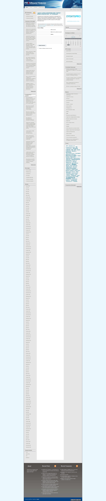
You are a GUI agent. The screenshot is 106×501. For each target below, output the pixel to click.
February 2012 (28, 353)
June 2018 (27, 217)
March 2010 (28, 395)
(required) (53, 29)
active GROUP (68, 50)
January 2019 (28, 213)
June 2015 (27, 279)
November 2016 (28, 248)
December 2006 (28, 445)
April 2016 (27, 261)
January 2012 (28, 355)
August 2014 (28, 298)
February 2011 (28, 375)
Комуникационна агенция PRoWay (71, 53)
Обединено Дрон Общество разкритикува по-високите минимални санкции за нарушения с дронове (30, 72)
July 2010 (27, 388)
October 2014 (28, 294)
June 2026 (27, 189)
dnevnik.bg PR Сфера (69, 100)
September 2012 (28, 340)
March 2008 (28, 419)
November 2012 (28, 336)
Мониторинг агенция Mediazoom (71, 115)
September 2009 (28, 406)
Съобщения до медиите (29, 18)
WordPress (27, 457)
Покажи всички (33, 91)
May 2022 (27, 202)
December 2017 (28, 226)
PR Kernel (67, 98)
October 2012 (28, 338)
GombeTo (67, 124)
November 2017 (28, 228)
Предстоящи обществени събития (73, 171)
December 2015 (28, 268)
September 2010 (28, 384)
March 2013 (28, 329)
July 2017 (27, 233)
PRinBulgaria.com (69, 107)
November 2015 (28, 270)
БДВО (67, 113)
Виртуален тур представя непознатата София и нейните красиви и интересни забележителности (30, 113)
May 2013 (27, 325)
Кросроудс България (69, 56)
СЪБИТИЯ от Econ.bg (69, 96)
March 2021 (28, 204)
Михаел (62, 478)
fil (61, 474)
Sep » (80, 35)
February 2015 (28, 287)
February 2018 (28, 222)
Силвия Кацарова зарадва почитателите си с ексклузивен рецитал (30, 131)
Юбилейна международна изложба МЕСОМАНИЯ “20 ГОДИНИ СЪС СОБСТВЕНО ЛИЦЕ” (73, 70)
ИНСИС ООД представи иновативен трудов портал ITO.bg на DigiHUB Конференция (30, 137)
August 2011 (28, 364)
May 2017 (27, 237)
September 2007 (28, 428)
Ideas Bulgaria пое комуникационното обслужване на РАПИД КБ (30, 118)
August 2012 (28, 342)
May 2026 (27, 191)
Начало (27, 7)
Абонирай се (28, 14)
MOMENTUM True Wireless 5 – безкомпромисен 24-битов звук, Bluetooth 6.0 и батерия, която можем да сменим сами (30, 25)
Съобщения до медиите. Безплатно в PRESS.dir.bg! (72, 94)
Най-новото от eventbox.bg (70, 135)
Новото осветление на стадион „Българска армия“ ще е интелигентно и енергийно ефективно (31, 53)
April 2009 (27, 412)
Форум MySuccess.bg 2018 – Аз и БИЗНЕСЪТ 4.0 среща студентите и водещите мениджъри (30, 161)
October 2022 (28, 200)
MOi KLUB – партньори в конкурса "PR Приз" (73, 86)
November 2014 (28, 292)
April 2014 (27, 305)
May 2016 (27, 259)
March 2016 (28, 263)
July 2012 (27, 344)
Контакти (35, 7)
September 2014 (28, 296)
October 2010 (28, 382)
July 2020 (27, 206)
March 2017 (28, 241)
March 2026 (28, 195)
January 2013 (28, 333)
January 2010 (28, 399)
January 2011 (28, 377)
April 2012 (27, 349)
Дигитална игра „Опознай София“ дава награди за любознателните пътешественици (30, 107)
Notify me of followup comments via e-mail (45, 48)
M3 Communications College (70, 109)
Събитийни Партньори (29, 177)
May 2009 (27, 410)
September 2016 (28, 252)
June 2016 (27, 257)
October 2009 (28, 404)
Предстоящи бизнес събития (72, 169)
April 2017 (27, 239)
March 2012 (28, 351)
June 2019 (27, 211)
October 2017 (28, 230)
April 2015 (27, 283)
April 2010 (27, 393)
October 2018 (28, 215)
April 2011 (27, 371)
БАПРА (67, 111)
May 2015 (27, 281)
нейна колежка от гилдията (65, 469)
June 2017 (27, 235)
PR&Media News (28, 171)
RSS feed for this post (42, 26)
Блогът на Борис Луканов (70, 122)
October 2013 (28, 316)
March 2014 (28, 307)
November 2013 (28, 314)
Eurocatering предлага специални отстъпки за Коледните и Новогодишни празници (73, 74)
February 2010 (28, 397)
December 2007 (28, 423)
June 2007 (27, 434)
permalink (52, 25)
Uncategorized (28, 173)
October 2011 (28, 360)
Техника (75, 181)
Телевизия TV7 (69, 181)
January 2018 (28, 224)
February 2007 (28, 441)
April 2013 (27, 327)
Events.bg (67, 102)
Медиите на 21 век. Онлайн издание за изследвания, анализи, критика (72, 140)
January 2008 (28, 421)
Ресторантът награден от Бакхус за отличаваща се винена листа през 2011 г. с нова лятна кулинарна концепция (73, 78)
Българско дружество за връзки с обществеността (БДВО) (73, 154)
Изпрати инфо (41, 7)
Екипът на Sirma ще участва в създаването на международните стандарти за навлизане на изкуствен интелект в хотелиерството (30, 78)
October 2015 (28, 272)
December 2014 (28, 290)
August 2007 (28, 430)
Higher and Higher (69, 133)
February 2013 (28, 331)
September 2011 (28, 362)
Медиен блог (68, 120)
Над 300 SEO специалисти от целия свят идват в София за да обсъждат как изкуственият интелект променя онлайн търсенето (30, 38)
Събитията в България (29, 16)
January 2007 (28, 443)
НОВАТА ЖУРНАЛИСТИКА (70, 131)
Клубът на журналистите (71, 161)
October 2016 (28, 250)
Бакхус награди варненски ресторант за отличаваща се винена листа (72, 83)
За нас (31, 7)
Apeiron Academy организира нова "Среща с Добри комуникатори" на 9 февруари (49, 13)
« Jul (66, 35)
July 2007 (27, 432)
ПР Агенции (28, 175)
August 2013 (28, 320)
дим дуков (63, 472)
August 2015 (28, 276)
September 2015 (28, 274)
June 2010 (27, 390)
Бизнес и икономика (71, 151)
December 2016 (28, 246)
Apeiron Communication (69, 58)
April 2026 (27, 193)
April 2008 (27, 417)
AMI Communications (69, 61)
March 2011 (27, 373)
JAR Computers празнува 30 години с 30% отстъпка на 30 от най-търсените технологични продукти (30, 59)
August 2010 (28, 386)
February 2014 (28, 309)
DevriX (38, 499)
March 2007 (28, 439)
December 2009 (28, 401)
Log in (27, 452)
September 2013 (28, 318)
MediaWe (67, 126)
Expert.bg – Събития (69, 104)
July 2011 (27, 366)
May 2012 (27, 347)
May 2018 (27, 219)
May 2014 (27, 303)
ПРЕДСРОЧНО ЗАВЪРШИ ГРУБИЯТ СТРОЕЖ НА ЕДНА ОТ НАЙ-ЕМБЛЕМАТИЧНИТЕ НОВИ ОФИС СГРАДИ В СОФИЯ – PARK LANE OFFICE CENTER (31, 125)
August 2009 (28, 408)
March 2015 (28, 285)
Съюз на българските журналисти (71, 137)
